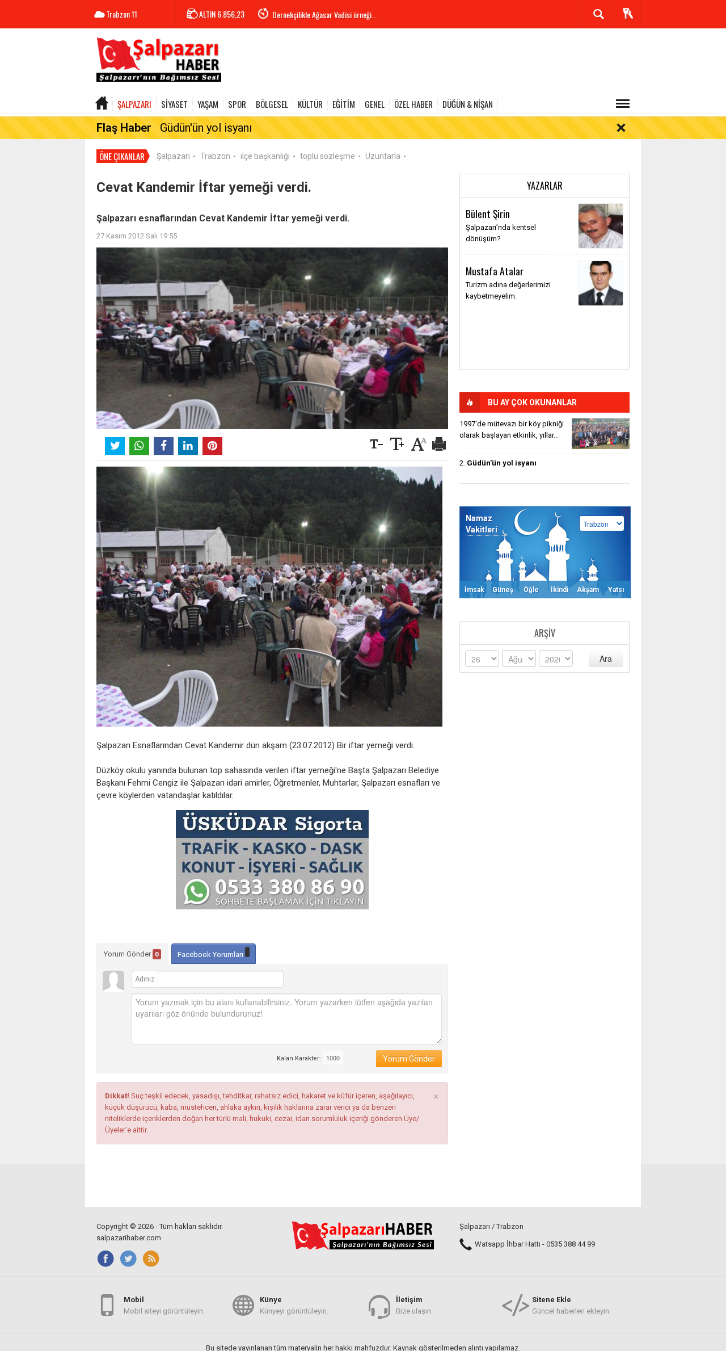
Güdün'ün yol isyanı (206, 128)
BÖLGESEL (272, 104)
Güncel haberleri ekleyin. (571, 1305)
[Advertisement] (434, 62)
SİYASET (174, 104)
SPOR (237, 104)
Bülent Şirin (488, 213)
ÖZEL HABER (413, 104)
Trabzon (215, 156)
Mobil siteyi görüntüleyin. (164, 1305)
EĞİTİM (343, 104)
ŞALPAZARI (134, 104)
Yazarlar (545, 185)
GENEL (375, 104)
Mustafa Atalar (495, 270)
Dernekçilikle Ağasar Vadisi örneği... (324, 14)
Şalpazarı (173, 156)
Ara (606, 658)
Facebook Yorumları (211, 954)
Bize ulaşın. (414, 1305)
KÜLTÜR (310, 104)
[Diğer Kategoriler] (622, 104)
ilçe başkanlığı (265, 156)
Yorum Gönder (131, 954)
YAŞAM (207, 104)
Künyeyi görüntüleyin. (294, 1305)
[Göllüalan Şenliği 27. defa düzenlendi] (601, 433)
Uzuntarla (382, 156)
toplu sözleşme (327, 156)
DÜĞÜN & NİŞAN (467, 104)
